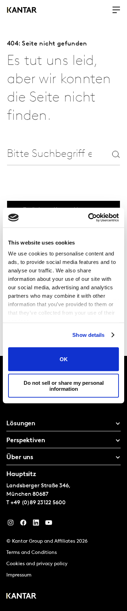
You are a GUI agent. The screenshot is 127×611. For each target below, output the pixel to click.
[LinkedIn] (36, 524)
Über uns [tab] (19, 458)
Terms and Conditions (31, 552)
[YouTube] (48, 524)
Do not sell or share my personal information (64, 386)
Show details (88, 335)
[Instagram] (10, 524)
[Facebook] (23, 524)
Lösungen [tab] (20, 424)
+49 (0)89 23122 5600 (38, 503)
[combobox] (49, 154)
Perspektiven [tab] (25, 441)
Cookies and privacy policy (36, 564)
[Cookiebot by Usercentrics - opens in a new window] (89, 217)
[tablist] (63, 483)
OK (64, 359)
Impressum (18, 575)
